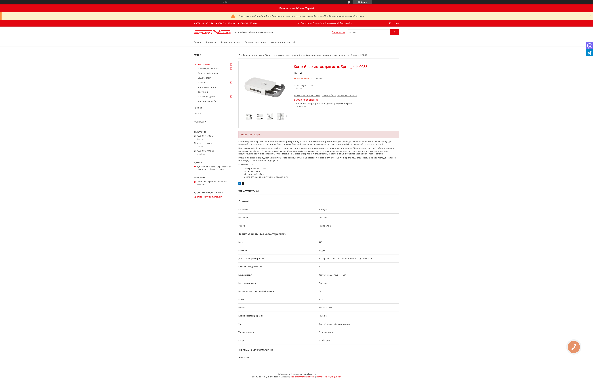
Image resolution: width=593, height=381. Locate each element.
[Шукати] (394, 32)
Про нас (198, 42)
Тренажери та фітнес (208, 68)
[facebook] (239, 184)
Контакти (211, 42)
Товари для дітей (206, 96)
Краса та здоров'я (207, 101)
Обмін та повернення (255, 42)
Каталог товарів (202, 63)
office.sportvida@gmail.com (210, 197)
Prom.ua (312, 374)
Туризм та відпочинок (209, 73)
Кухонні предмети (287, 55)
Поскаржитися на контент (302, 376)
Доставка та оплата (230, 42)
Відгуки (197, 113)
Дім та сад (270, 55)
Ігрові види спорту (207, 87)
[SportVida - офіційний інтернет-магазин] (212, 33)
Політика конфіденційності (328, 376)
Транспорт (203, 82)
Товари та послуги (252, 55)
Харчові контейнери (309, 55)
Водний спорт (204, 77)
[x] (243, 184)
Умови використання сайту (284, 42)
